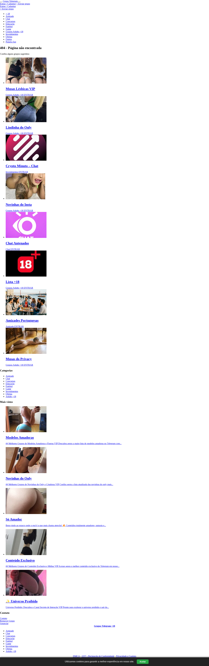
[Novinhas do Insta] (25, 198)
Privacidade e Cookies (126, 656)
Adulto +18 (11, 396)
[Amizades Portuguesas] (26, 314)
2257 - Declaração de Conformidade (98, 656)
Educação (10, 383)
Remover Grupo (7, 621)
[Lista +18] (26, 276)
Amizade (10, 376)
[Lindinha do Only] (26, 121)
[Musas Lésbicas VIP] (26, 83)
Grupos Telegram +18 (104, 626)
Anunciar (4, 623)
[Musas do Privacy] (26, 353)
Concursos (10, 381)
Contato (3, 618)
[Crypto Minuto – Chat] (26, 160)
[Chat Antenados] (26, 237)
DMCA (76, 656)
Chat (8, 378)
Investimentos (12, 391)
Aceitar (143, 662)
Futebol (9, 386)
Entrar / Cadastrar (8, 4)
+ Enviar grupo (23, 4)
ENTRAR (28, 95)
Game (8, 389)
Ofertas (9, 394)
